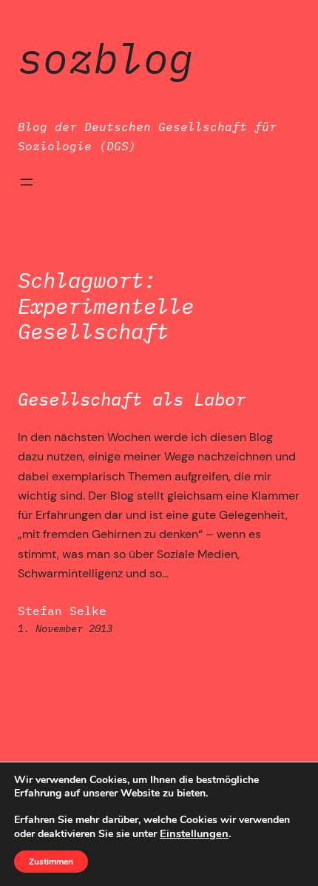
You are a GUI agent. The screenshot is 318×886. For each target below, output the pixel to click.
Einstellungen (194, 833)
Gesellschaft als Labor (132, 399)
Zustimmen (51, 861)
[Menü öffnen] (26, 182)
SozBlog (106, 57)
